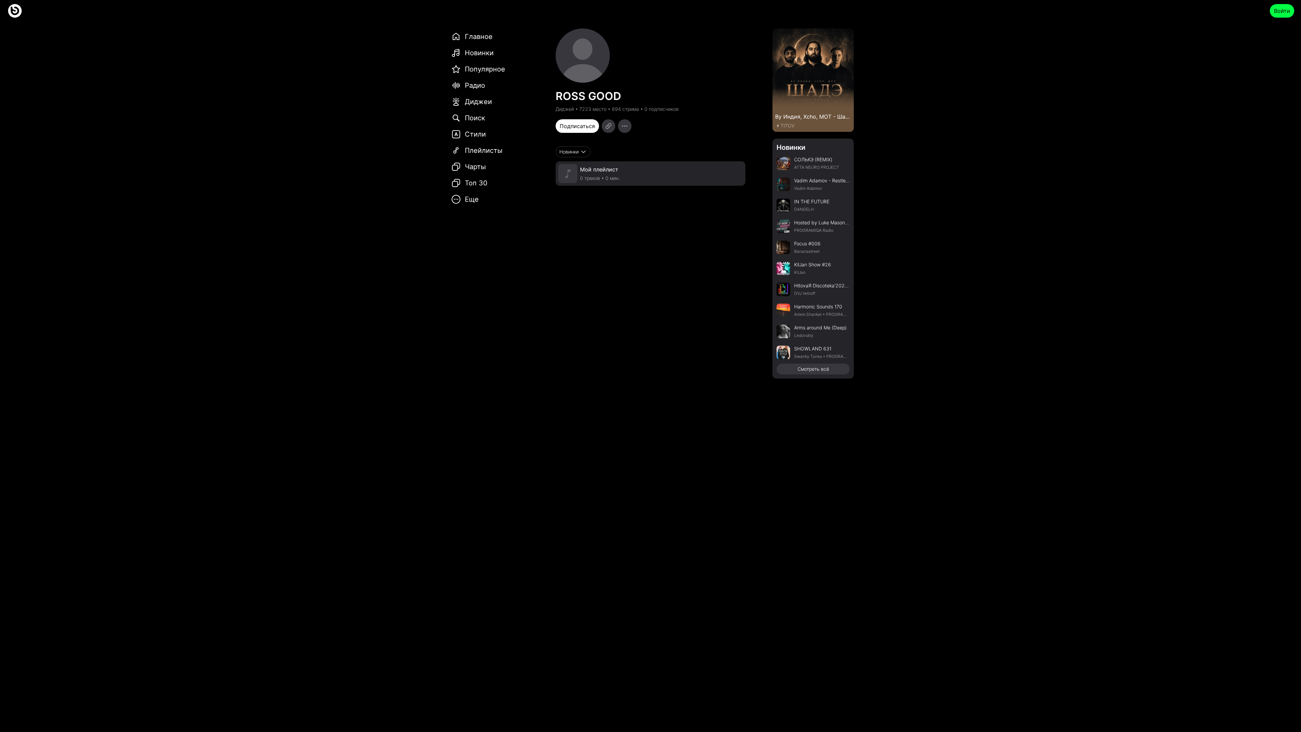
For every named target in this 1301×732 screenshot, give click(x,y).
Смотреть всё (813, 369)
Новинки (791, 147)
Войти (1282, 10)
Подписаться (577, 126)
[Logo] (15, 11)
